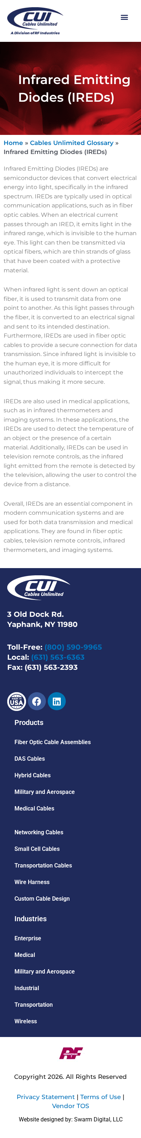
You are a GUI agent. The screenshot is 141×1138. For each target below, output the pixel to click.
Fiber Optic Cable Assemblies (52, 742)
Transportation (33, 1004)
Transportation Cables (43, 865)
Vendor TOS (70, 1106)
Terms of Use (100, 1096)
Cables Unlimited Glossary (72, 142)
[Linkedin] (57, 701)
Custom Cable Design (42, 898)
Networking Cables (38, 832)
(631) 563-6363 (58, 657)
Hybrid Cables (32, 775)
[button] (124, 17)
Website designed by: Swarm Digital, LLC (71, 1119)
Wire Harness (32, 882)
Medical (24, 955)
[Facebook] (37, 701)
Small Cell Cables (37, 848)
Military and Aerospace (44, 791)
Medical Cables (34, 808)
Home (13, 142)
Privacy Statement (46, 1096)
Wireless (25, 1021)
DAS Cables (29, 758)
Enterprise (27, 938)
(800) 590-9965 (73, 647)
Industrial (26, 988)
